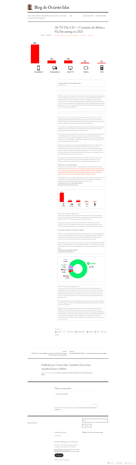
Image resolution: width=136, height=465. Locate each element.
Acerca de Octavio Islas (88, 15)
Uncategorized (90, 35)
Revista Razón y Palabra (101, 15)
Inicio (71, 15)
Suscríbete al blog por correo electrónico (66, 442)
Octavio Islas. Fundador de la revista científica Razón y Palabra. (66, 35)
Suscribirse (59, 455)
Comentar (94, 404)
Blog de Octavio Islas (51, 7)
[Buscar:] (95, 420)
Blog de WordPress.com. (32, 423)
